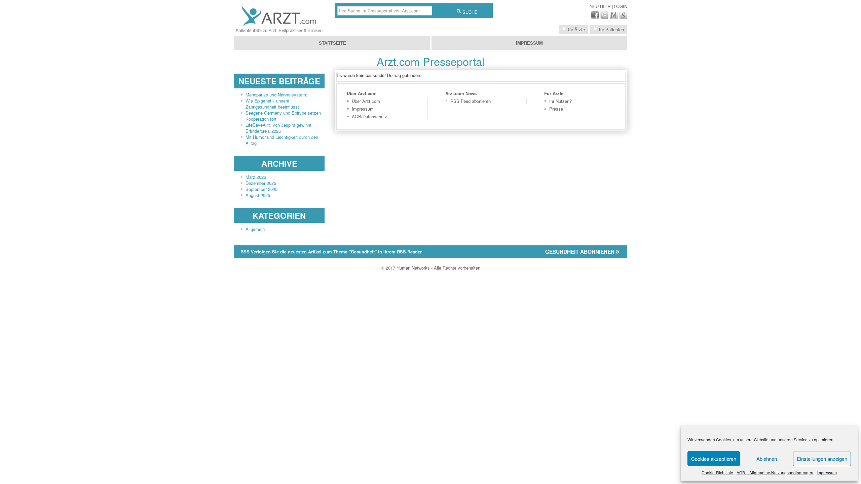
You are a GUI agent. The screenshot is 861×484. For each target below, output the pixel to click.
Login (620, 6)
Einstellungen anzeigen (822, 458)
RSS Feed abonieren (470, 101)
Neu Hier (601, 6)
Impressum (827, 472)
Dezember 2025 (261, 183)
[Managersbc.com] (614, 17)
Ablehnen (766, 458)
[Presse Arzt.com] (279, 33)
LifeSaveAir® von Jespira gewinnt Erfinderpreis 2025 (278, 128)
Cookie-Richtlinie (717, 472)
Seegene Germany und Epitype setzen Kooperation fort (283, 116)
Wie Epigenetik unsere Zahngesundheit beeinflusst (272, 103)
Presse (556, 109)
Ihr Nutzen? (560, 101)
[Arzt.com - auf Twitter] (604, 17)
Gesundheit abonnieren (580, 252)
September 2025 (261, 189)
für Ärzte (576, 29)
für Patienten (611, 29)
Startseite (332, 43)
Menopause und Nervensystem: (276, 94)
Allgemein (255, 229)
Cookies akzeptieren (713, 458)
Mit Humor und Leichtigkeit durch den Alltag (282, 140)
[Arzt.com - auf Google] (623, 17)
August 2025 (258, 195)
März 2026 (256, 177)
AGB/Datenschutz (369, 116)
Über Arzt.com (366, 101)
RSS (331, 251)
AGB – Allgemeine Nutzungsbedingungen (775, 472)
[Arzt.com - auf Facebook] (595, 17)
